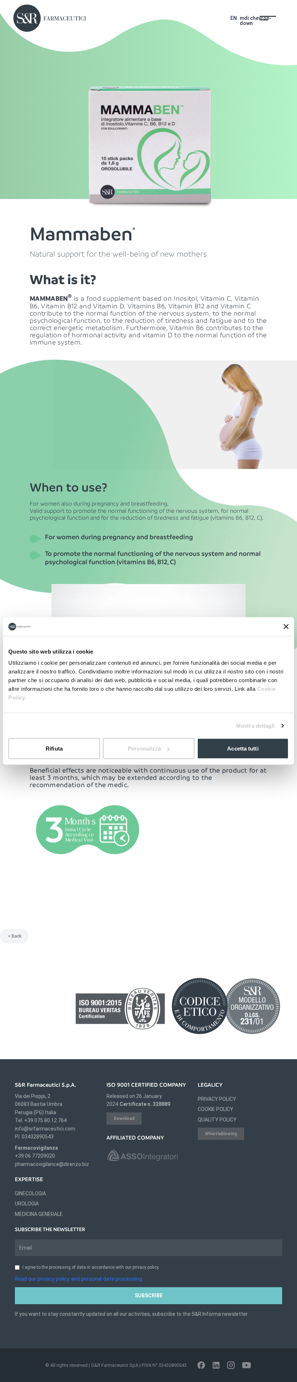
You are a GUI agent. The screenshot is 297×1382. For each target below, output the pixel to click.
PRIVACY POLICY (217, 1099)
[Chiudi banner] (286, 626)
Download (124, 1118)
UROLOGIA (27, 1203)
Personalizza (144, 748)
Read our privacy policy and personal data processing (78, 1279)
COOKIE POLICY (215, 1109)
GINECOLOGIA (30, 1193)
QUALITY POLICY (217, 1120)
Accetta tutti (242, 748)
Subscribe (149, 1295)
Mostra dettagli (255, 725)
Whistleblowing (221, 1133)
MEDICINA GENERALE (39, 1214)
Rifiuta (54, 748)
